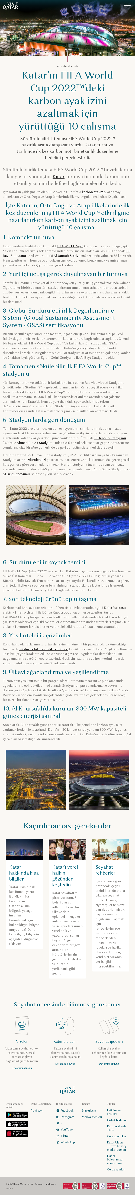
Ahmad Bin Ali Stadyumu (35, 443)
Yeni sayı (37, 1110)
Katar (58, 176)
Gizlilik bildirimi (117, 1120)
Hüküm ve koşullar (114, 1112)
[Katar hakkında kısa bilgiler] (24, 894)
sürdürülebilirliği (36, 460)
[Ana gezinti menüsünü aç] (127, 6)
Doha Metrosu (115, 608)
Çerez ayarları (116, 1169)
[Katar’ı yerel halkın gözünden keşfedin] (67, 909)
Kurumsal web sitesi (116, 1128)
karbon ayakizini (94, 192)
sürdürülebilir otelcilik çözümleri (43, 649)
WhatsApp (68, 1142)
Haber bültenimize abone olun (114, 1159)
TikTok (65, 1136)
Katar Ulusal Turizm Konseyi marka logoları (117, 1146)
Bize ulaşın (89, 1110)
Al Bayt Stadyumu (16, 474)
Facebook (67, 1110)
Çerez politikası (117, 1136)
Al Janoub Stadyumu (69, 256)
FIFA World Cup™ (70, 246)
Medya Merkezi (92, 1116)
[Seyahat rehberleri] (110, 905)
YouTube (67, 1129)
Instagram (67, 1116)
